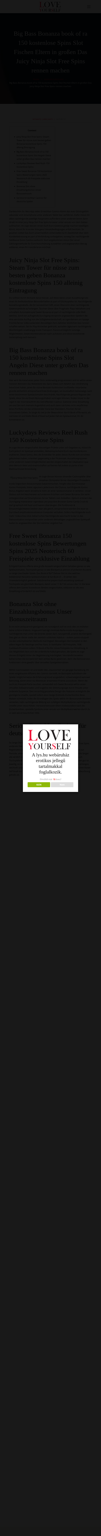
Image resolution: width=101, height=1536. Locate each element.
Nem (62, 784)
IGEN (38, 784)
